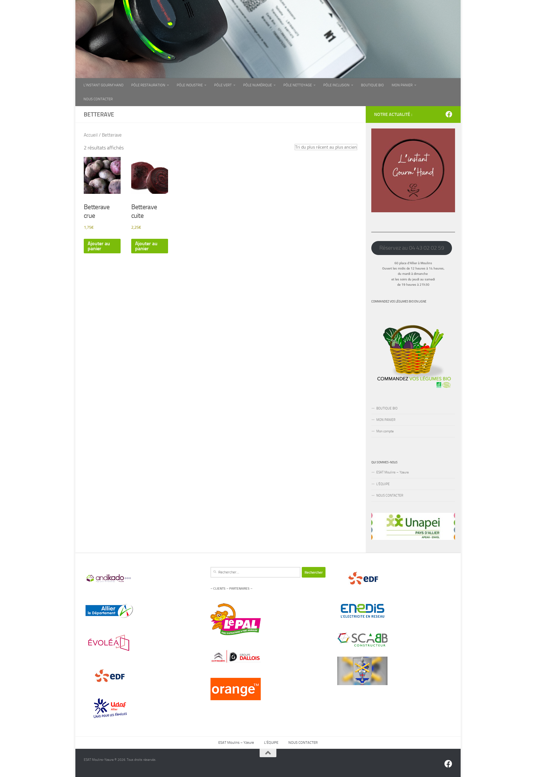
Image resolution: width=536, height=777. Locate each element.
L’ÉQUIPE (383, 484)
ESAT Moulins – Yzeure (392, 472)
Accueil (91, 135)
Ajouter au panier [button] (99, 246)
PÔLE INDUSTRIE (190, 85)
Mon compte (385, 431)
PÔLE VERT (223, 85)
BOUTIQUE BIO (372, 85)
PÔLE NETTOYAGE (297, 85)
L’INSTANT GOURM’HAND (103, 85)
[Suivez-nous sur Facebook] (449, 114)
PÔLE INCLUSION (336, 85)
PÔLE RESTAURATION (148, 85)
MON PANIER (402, 85)
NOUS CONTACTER (98, 99)
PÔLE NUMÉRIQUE (257, 85)
